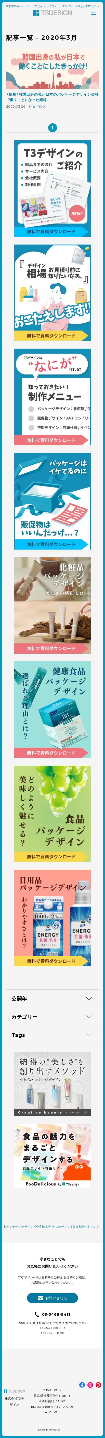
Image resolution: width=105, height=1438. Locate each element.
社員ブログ (37, 106)
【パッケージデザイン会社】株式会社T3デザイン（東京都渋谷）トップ (51, 1227)
